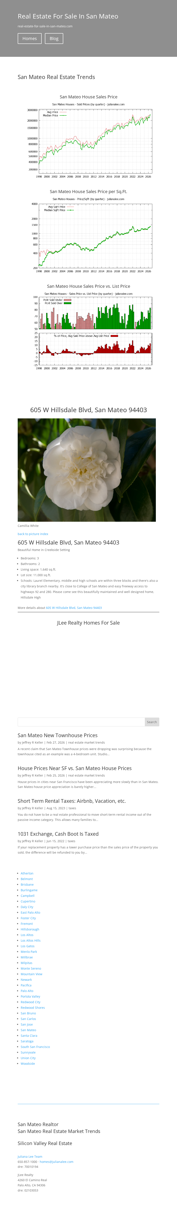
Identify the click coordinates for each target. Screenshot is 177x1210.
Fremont (27, 924)
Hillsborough (30, 929)
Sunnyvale (28, 1052)
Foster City (28, 918)
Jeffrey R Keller (32, 742)
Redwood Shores (33, 1008)
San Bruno (28, 1013)
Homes (29, 38)
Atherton (27, 873)
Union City (28, 1058)
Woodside (28, 1063)
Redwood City (30, 1002)
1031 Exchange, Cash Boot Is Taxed (58, 833)
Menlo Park (29, 952)
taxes (72, 808)
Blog (54, 38)
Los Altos (27, 935)
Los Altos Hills (31, 940)
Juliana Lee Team (30, 1156)
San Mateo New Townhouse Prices (58, 735)
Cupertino (28, 901)
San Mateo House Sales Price (88, 97)
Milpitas (26, 963)
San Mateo (28, 1030)
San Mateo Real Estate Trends (56, 77)
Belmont (27, 879)
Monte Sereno (31, 968)
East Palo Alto (30, 912)
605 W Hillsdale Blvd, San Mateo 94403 (74, 608)
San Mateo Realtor (38, 1124)
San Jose (27, 1024)
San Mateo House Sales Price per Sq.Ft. (88, 191)
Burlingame (29, 890)
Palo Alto (27, 991)
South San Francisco (35, 1047)
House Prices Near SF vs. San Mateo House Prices (75, 768)
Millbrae (27, 957)
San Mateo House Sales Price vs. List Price (88, 286)
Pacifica (26, 985)
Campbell (28, 896)
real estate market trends (86, 742)
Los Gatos (28, 946)
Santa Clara (29, 1036)
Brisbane (27, 884)
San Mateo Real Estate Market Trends (59, 1131)
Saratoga (27, 1041)
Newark (26, 980)
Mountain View (31, 974)
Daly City (27, 907)
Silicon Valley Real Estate (45, 1143)
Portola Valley (30, 996)
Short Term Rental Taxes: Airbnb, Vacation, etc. (72, 800)
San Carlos (28, 1019)
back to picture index (33, 534)
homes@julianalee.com (56, 1162)
